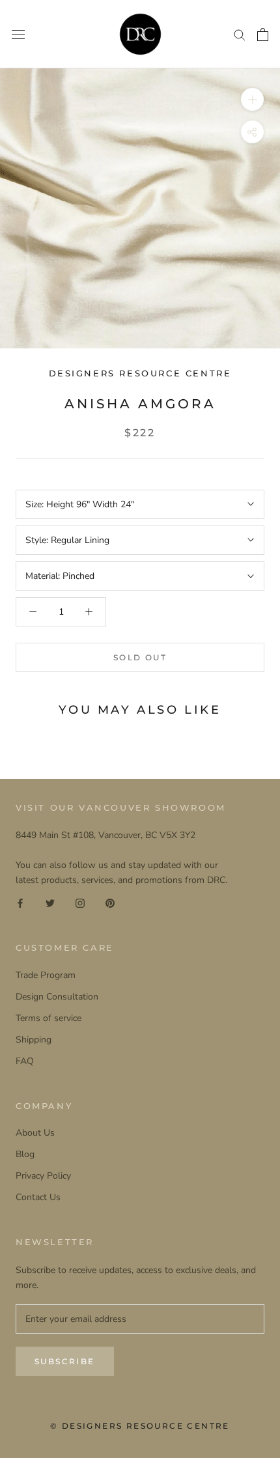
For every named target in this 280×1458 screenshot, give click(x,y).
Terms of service (48, 1018)
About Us (35, 1133)
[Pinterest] (110, 902)
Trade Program (46, 975)
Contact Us (38, 1197)
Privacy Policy (43, 1176)
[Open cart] (262, 34)
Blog (25, 1154)
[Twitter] (50, 902)
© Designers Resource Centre (140, 1426)
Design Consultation (57, 996)
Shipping (33, 1039)
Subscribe (65, 1361)
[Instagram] (80, 902)
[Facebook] (20, 902)
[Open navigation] (18, 34)
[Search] (239, 34)
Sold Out (140, 657)
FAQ (25, 1061)
